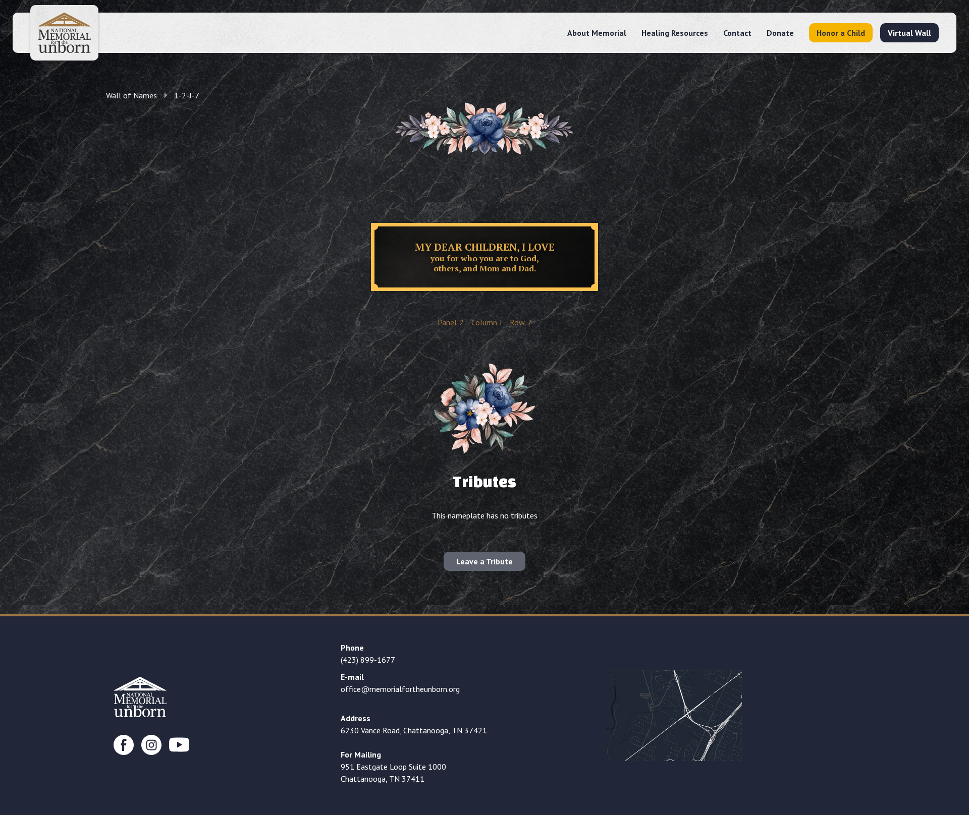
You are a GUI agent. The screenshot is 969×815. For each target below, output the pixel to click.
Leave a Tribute (484, 561)
